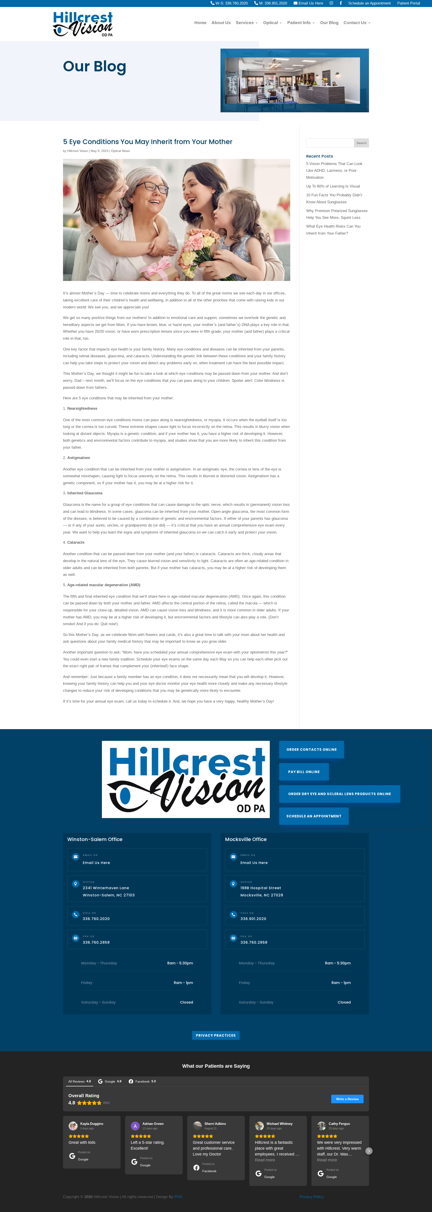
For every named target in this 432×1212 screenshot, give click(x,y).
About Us (221, 23)
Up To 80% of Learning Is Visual (333, 186)
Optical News (120, 151)
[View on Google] (73, 1126)
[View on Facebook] (197, 1126)
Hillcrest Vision (77, 151)
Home (200, 23)
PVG (178, 1197)
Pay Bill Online (304, 771)
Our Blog (329, 23)
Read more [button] (265, 1160)
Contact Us (355, 23)
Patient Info (299, 23)
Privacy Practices (216, 1035)
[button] (63, 1151)
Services (245, 23)
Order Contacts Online (311, 749)
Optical (270, 23)
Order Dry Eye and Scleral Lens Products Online (339, 793)
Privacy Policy (311, 1197)
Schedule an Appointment (314, 816)
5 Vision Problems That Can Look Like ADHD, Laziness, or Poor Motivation (334, 171)
